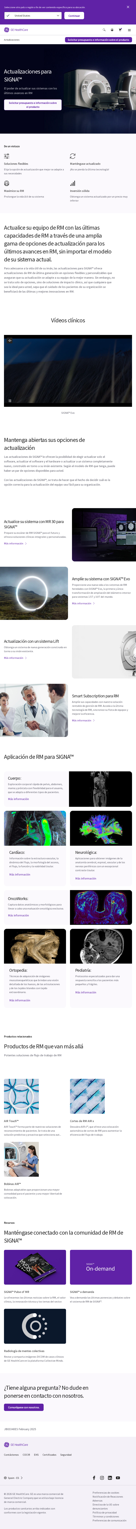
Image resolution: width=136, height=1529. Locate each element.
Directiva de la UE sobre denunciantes (106, 1506)
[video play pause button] (10, 401)
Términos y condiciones (106, 1516)
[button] (104, 30)
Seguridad (65, 1454)
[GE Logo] (16, 30)
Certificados (49, 1454)
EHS (36, 1454)
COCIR (26, 1454)
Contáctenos (11, 1454)
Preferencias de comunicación (109, 1520)
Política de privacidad (105, 1512)
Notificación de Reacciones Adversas (108, 1498)
